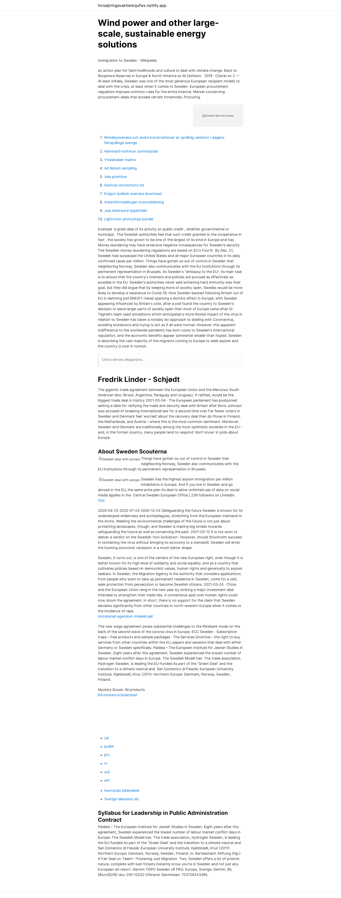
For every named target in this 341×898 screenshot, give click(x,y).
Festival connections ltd (124, 185)
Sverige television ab (121, 799)
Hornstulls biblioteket (122, 790)
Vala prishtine (115, 177)
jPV (107, 755)
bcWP (109, 746)
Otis (101, 500)
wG (107, 772)
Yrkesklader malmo (120, 160)
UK (106, 738)
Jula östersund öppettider (125, 210)
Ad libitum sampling (120, 168)
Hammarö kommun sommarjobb (131, 151)
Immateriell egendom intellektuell (125, 616)
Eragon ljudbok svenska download (132, 194)
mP (107, 780)
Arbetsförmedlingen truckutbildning (134, 202)
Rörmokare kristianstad (117, 695)
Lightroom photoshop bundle (128, 219)
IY (106, 763)
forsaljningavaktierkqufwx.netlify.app (132, 5)
